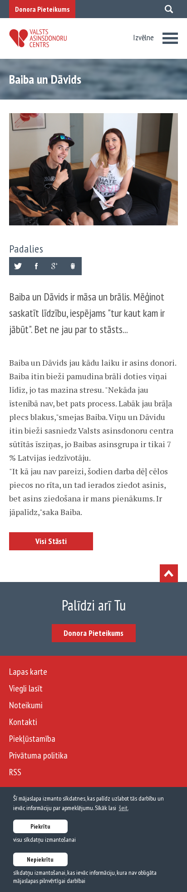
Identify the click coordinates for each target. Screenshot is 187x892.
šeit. (123, 808)
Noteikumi (26, 705)
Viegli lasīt (26, 688)
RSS (15, 772)
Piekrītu (40, 826)
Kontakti (23, 722)
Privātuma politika (38, 755)
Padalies (26, 249)
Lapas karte (28, 671)
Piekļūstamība (32, 738)
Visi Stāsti (51, 541)
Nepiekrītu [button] (40, 859)
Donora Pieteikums (42, 9)
